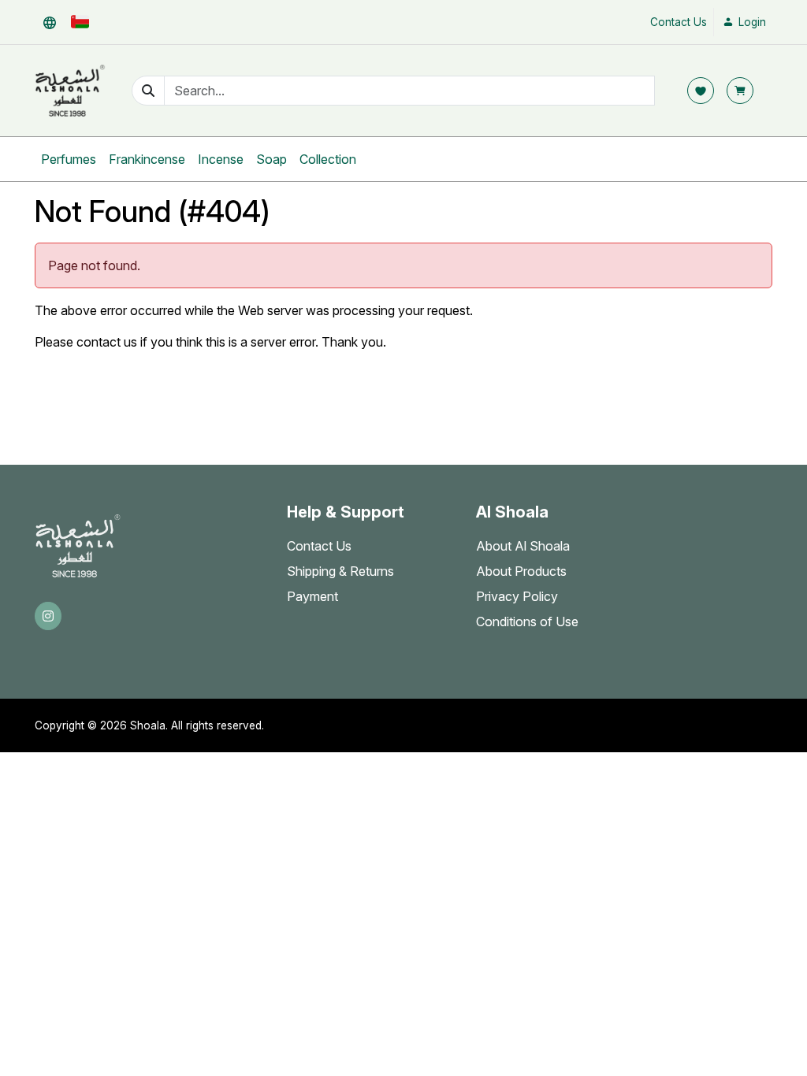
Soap (271, 159)
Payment (312, 596)
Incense (221, 159)
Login (750, 22)
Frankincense (147, 159)
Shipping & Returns (340, 571)
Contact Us (678, 22)
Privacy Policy (517, 596)
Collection (327, 159)
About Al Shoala (523, 546)
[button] (50, 22)
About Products (521, 571)
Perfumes (68, 159)
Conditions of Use (527, 621)
